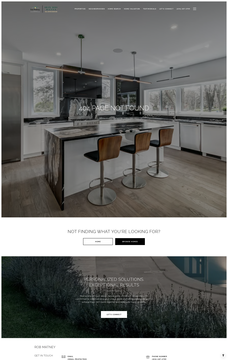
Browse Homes (130, 242)
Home (98, 242)
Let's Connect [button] (114, 314)
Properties (80, 9)
